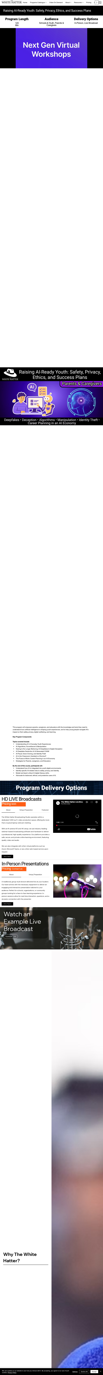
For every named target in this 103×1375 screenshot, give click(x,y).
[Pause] (2, 65)
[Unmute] (6, 65)
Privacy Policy (12, 1372)
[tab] (8, 810)
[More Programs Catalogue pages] (45, 2)
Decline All (84, 1372)
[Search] (100, 2)
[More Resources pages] (82, 2)
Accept (94, 1372)
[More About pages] (70, 2)
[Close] (100, 1371)
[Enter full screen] (100, 65)
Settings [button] (75, 1372)
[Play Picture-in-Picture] (97, 65)
